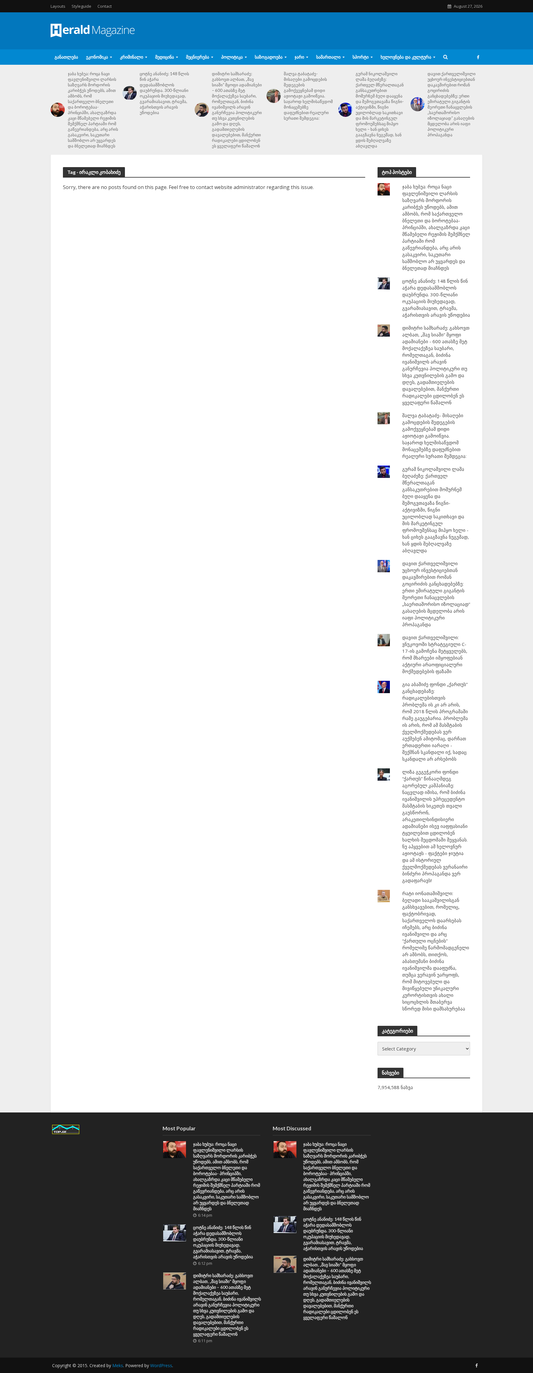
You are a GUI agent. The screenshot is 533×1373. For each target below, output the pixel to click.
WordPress (161, 1365)
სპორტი (361, 57)
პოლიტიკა (232, 57)
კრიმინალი (131, 57)
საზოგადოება (269, 57)
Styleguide (81, 6)
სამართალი (328, 57)
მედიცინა (164, 57)
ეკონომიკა (97, 57)
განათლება (66, 57)
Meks (117, 1365)
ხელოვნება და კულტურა (406, 57)
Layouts (58, 6)
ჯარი (299, 57)
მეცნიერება (197, 57)
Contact (104, 6)
